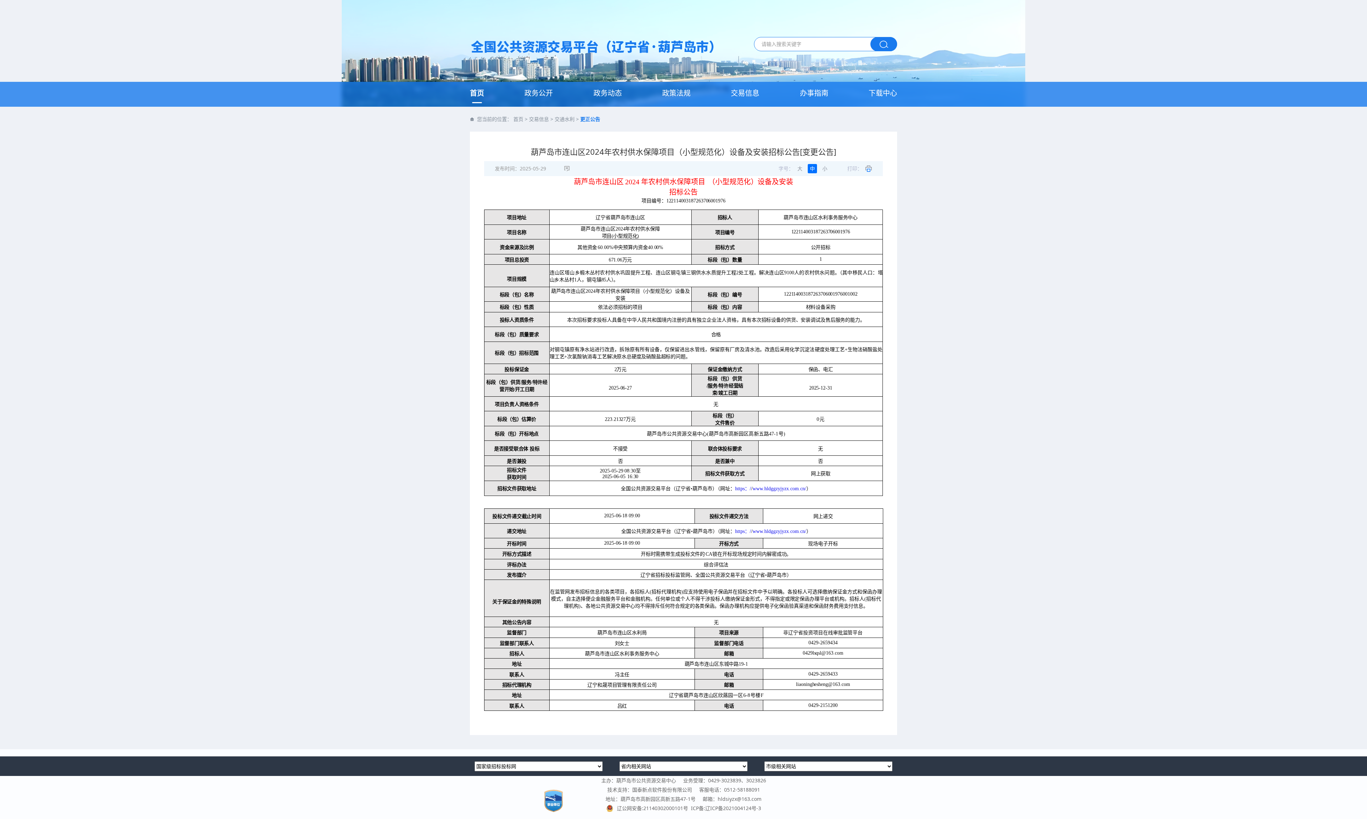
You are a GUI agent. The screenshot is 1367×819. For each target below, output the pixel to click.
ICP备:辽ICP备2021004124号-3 (726, 808)
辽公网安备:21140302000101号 (654, 808)
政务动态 (607, 93)
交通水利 (565, 119)
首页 (477, 93)
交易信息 (745, 93)
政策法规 (676, 93)
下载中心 (883, 93)
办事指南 (814, 93)
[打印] (868, 168)
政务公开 (538, 93)
